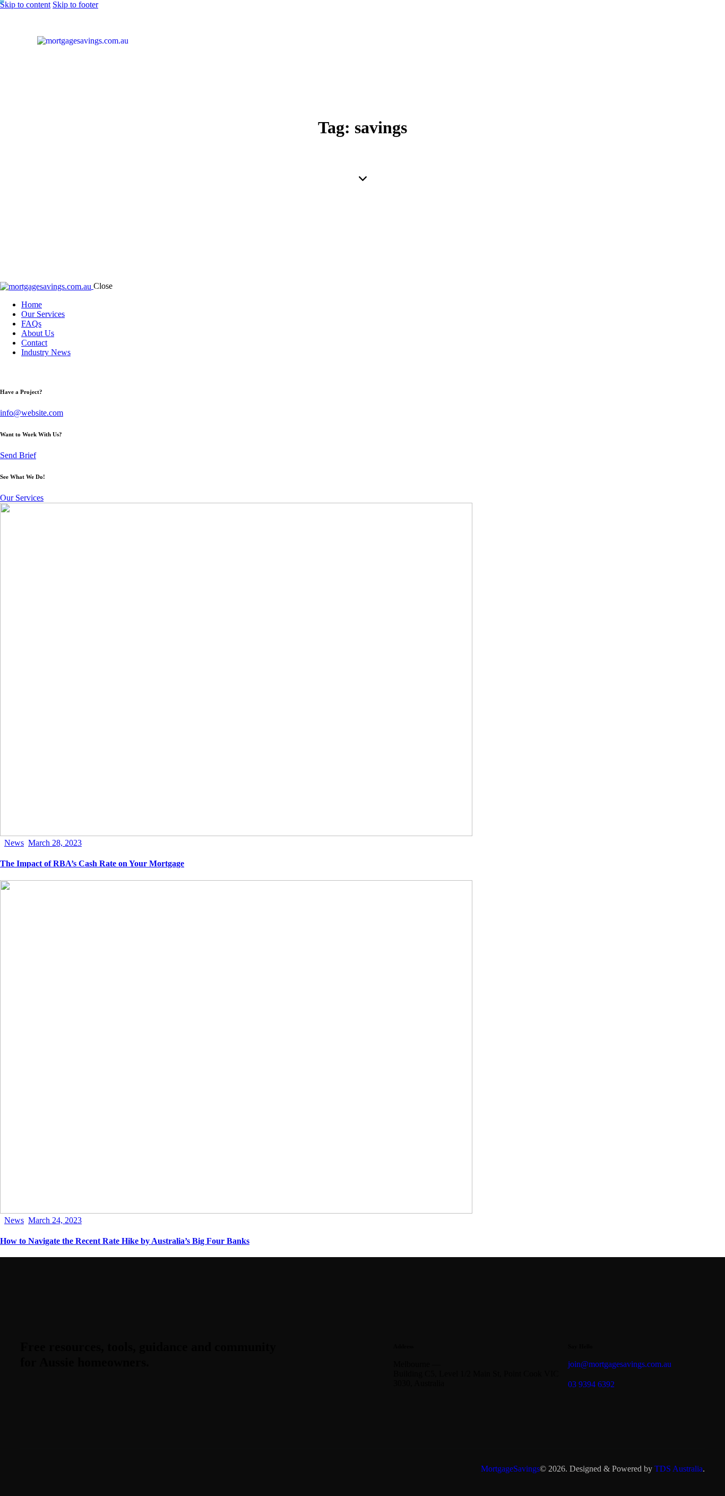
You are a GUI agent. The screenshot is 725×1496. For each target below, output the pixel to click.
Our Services (22, 497)
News (14, 842)
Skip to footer (75, 4)
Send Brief (18, 455)
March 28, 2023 (55, 842)
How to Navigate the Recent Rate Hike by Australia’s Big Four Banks (124, 1240)
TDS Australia (678, 1468)
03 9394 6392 (591, 1384)
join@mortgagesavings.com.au (619, 1364)
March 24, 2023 (55, 1220)
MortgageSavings (510, 1468)
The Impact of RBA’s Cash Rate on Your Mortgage (92, 863)
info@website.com (31, 412)
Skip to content (25, 4)
